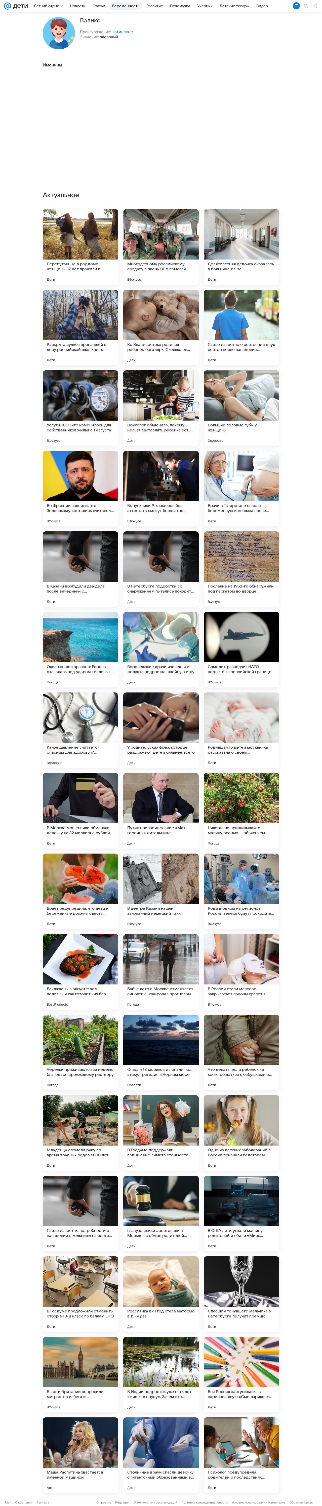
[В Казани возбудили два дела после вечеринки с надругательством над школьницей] (80, 569)
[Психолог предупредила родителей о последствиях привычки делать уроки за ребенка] (241, 1455)
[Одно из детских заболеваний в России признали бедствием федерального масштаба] (241, 1133)
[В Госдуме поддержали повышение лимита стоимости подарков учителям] (161, 1133)
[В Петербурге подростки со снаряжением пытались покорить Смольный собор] (161, 569)
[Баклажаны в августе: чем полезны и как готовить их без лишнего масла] (80, 972)
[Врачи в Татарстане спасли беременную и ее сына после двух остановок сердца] (241, 488)
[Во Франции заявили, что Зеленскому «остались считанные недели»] (80, 488)
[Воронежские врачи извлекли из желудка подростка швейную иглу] (161, 649)
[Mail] (7, 6)
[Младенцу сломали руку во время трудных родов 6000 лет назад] (80, 1133)
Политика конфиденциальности (204, 1502)
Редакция (122, 1502)
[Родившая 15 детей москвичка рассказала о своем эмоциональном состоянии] (241, 730)
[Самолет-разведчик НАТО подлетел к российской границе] (241, 649)
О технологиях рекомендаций (155, 1502)
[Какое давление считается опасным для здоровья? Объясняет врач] (80, 730)
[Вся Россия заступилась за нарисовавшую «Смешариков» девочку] (241, 1374)
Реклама (42, 1502)
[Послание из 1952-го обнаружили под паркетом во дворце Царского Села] (241, 569)
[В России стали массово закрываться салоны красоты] (241, 972)
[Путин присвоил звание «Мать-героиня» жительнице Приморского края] (161, 811)
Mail (8, 1502)
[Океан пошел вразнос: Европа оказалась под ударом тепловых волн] (80, 649)
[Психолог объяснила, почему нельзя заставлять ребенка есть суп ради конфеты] (161, 408)
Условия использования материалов (259, 1502)
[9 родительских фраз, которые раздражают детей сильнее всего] (161, 730)
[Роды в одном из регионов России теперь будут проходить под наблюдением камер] (241, 891)
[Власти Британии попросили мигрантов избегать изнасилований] (80, 1374)
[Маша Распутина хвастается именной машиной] (80, 1455)
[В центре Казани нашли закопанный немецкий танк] (161, 891)
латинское (122, 31)
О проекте (103, 1502)
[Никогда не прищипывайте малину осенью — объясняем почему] (241, 811)
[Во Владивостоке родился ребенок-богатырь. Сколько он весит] (161, 327)
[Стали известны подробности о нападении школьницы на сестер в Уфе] (80, 1213)
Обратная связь (301, 1502)
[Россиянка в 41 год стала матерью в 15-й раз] (161, 1294)
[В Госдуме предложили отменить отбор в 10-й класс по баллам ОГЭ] (80, 1294)
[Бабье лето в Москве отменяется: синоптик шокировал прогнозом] (161, 972)
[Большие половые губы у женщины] (241, 408)
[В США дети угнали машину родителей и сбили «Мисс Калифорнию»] (241, 1213)
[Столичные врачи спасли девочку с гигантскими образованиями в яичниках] (161, 1455)
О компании (23, 1502)
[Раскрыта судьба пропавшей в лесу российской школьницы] (80, 327)
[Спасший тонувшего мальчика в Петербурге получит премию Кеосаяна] (241, 1294)
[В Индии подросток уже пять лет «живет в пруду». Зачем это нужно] (161, 1374)
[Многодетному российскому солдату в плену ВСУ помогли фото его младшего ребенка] (161, 247)
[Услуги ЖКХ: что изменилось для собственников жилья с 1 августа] (80, 408)
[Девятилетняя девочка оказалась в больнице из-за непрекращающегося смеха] (241, 247)
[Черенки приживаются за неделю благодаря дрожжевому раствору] (80, 1052)
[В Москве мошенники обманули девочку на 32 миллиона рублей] (80, 811)
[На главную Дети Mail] (19, 6)
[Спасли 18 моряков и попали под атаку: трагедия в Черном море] (161, 1052)
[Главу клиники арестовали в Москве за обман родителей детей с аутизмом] (161, 1213)
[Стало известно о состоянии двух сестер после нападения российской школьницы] (241, 327)
